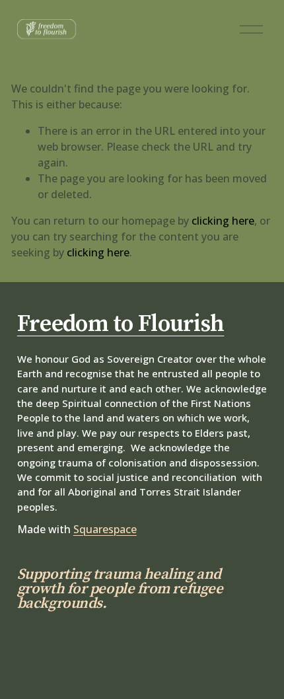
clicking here (223, 220)
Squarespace (105, 529)
